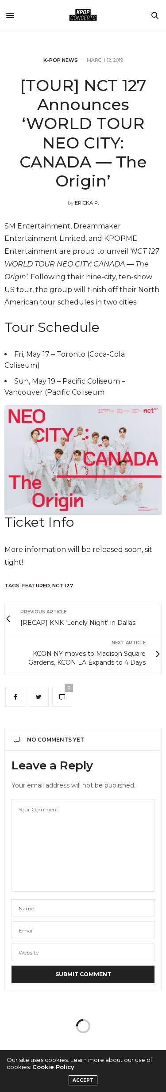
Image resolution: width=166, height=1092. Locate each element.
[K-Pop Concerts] (83, 15)
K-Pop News (60, 60)
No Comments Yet (55, 739)
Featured (36, 585)
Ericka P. (87, 203)
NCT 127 (62, 585)
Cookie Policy (53, 1066)
